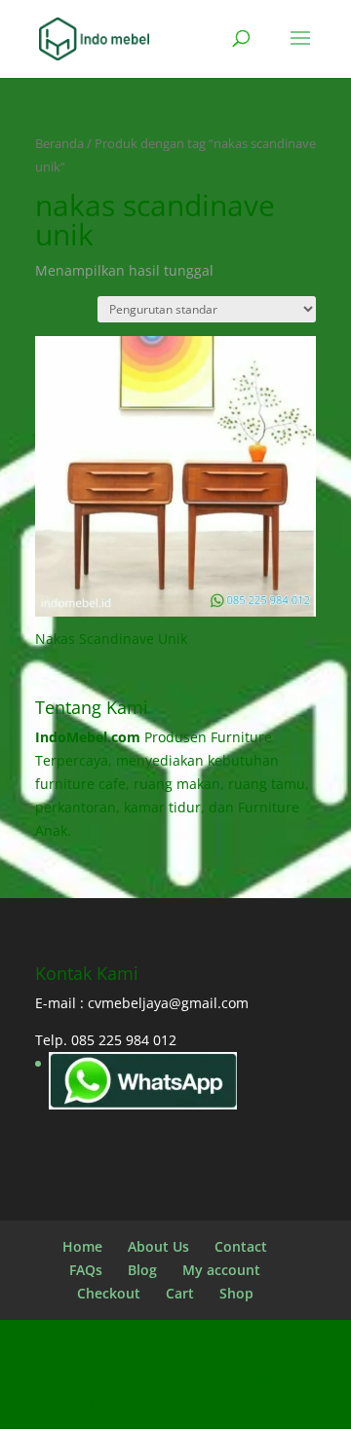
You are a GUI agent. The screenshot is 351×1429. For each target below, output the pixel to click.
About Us (158, 1246)
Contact (240, 1246)
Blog (142, 1269)
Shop (236, 1293)
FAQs (85, 1269)
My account (221, 1269)
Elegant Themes (222, 1378)
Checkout (108, 1293)
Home (82, 1246)
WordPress (225, 1401)
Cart (180, 1293)
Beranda (59, 143)
